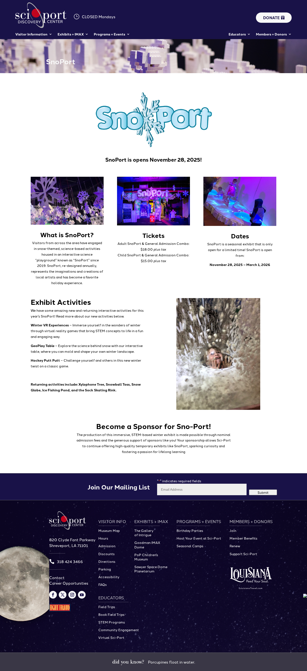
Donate (271, 17)
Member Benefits (243, 538)
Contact (57, 577)
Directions (106, 561)
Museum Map (109, 530)
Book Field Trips (111, 614)
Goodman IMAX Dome (147, 544)
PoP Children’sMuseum (146, 556)
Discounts (106, 553)
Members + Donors (271, 34)
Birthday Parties (190, 530)
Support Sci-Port (243, 553)
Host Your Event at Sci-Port (199, 538)
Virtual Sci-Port (111, 637)
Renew (235, 545)
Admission (106, 545)
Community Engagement (118, 629)
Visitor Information (31, 34)
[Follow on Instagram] (72, 595)
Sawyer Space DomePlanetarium (150, 568)
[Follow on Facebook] (53, 595)
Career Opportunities (68, 583)
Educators (237, 34)
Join (233, 530)
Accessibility (108, 576)
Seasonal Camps (190, 545)
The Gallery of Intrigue (144, 532)
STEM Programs (111, 622)
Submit (263, 492)
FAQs (102, 584)
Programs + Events (109, 34)
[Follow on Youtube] (82, 595)
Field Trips (106, 606)
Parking (104, 569)
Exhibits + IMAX (71, 34)
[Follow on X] (62, 595)
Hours (103, 538)
